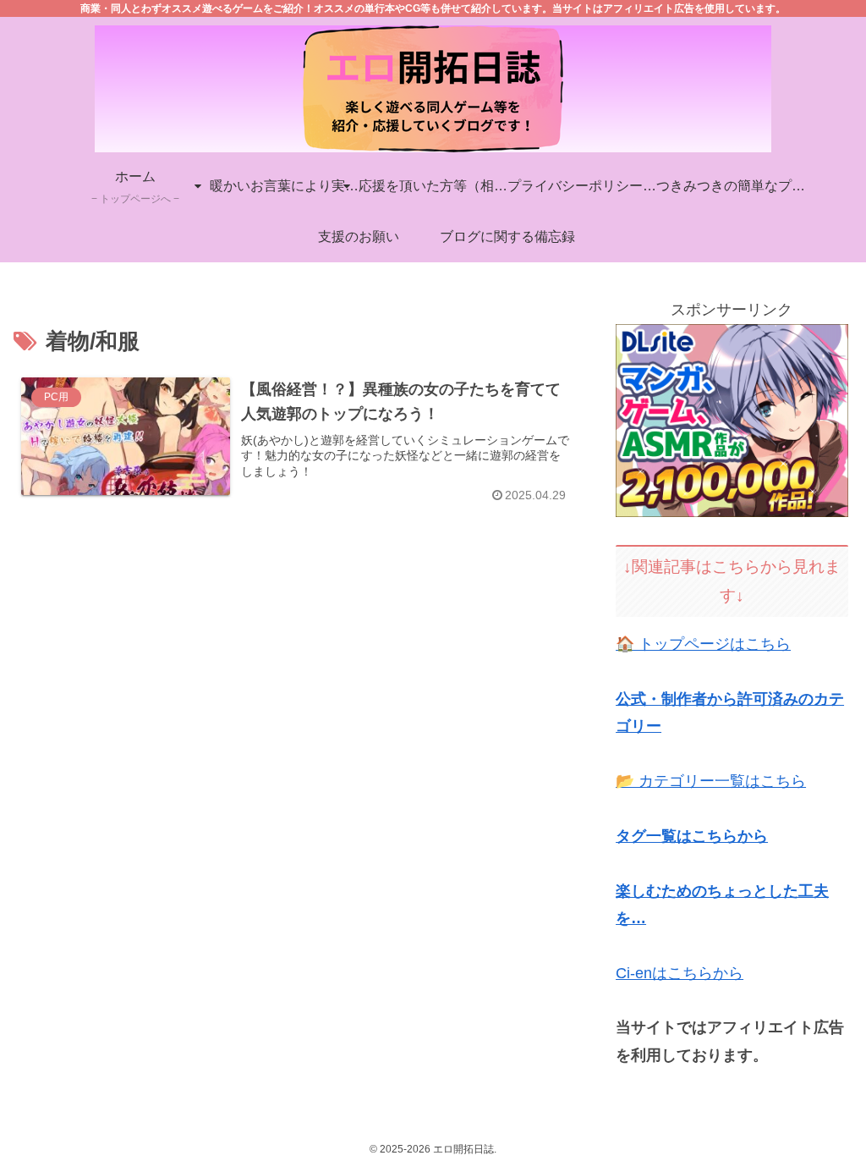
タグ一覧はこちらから (692, 836)
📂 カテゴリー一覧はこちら (711, 781)
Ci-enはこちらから (679, 973)
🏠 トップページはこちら (703, 644)
